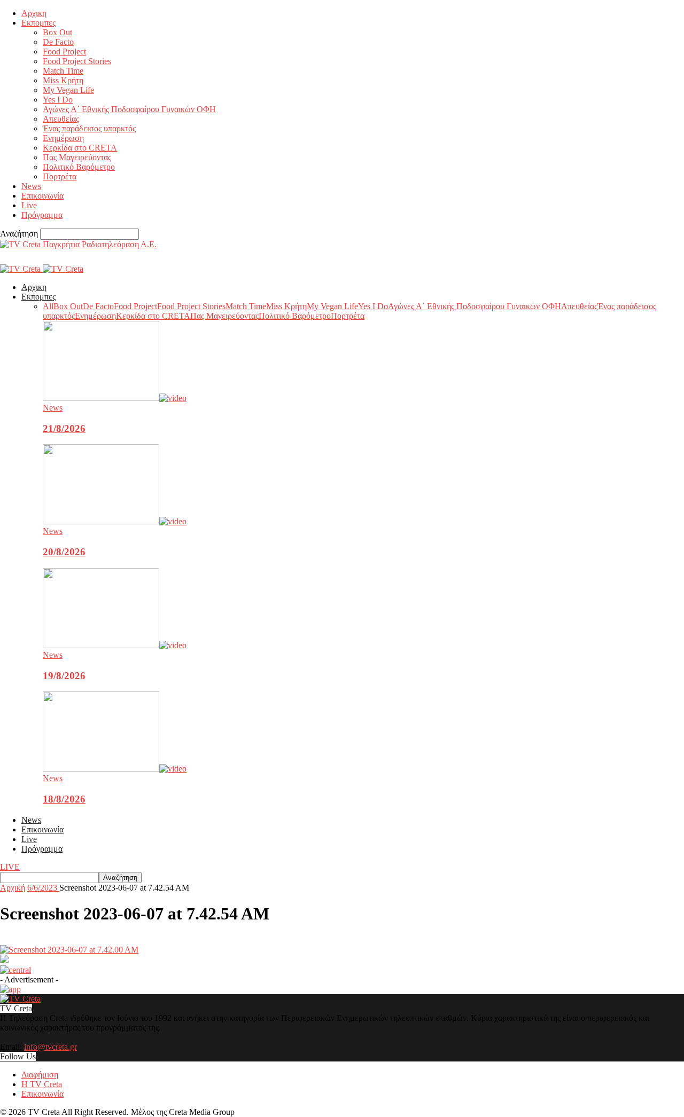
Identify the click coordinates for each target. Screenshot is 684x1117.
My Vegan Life (68, 90)
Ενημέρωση (63, 138)
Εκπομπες (38, 22)
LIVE (10, 866)
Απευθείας (61, 118)
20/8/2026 (64, 551)
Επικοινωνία (42, 195)
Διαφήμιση (39, 1074)
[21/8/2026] (114, 398)
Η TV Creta (41, 1084)
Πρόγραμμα (42, 214)
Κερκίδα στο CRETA (80, 147)
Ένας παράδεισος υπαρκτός (89, 128)
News (31, 186)
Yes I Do (58, 99)
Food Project (64, 51)
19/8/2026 (64, 675)
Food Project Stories (77, 61)
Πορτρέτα (59, 176)
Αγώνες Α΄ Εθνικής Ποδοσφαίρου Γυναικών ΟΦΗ (129, 109)
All (48, 306)
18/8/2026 (64, 799)
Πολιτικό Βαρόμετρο (79, 166)
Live (29, 205)
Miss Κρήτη (63, 80)
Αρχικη (33, 13)
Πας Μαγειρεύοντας (77, 157)
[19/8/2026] (114, 645)
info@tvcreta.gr (50, 1046)
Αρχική (12, 887)
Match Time (63, 70)
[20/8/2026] (114, 521)
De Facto (58, 41)
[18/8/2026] (114, 768)
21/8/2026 (64, 428)
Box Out (57, 32)
